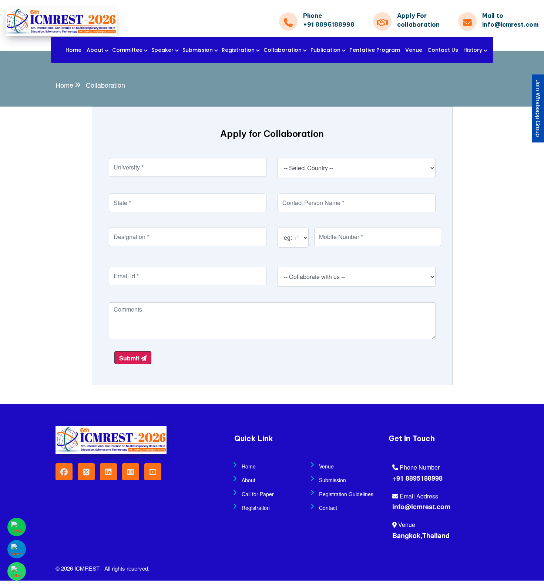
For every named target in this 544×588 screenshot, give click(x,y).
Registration (238, 50)
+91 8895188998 (417, 478)
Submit (130, 358)
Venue (413, 50)
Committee (127, 50)
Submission (197, 50)
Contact (328, 507)
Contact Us (442, 50)
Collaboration (282, 50)
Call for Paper (258, 494)
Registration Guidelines (346, 494)
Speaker (162, 50)
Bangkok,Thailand (421, 535)
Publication (325, 50)
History (472, 50)
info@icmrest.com (421, 506)
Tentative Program (374, 50)
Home (73, 50)
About (95, 50)
